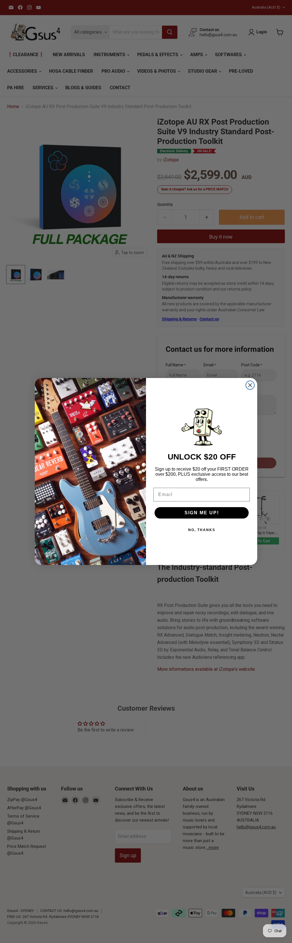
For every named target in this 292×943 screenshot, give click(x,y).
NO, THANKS (201, 530)
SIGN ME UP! (201, 512)
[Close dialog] (250, 385)
